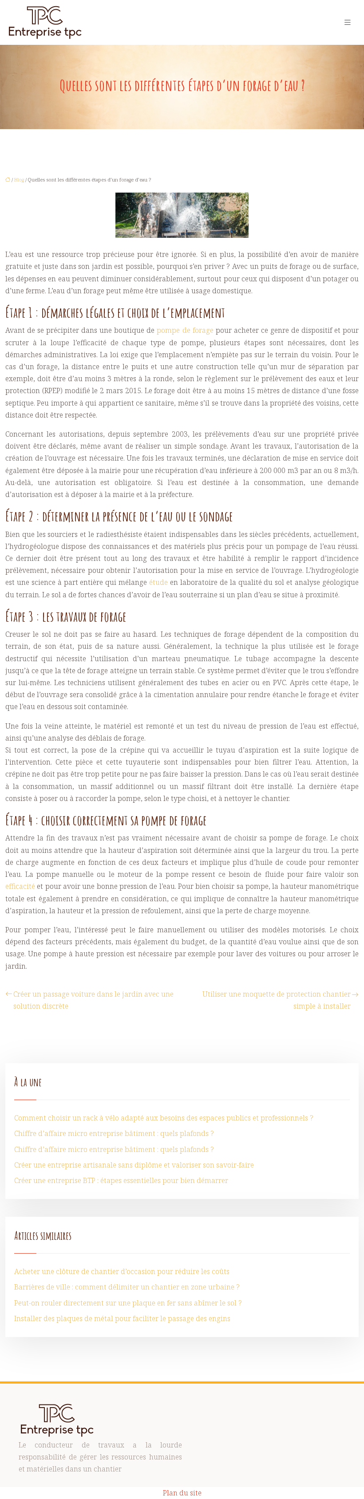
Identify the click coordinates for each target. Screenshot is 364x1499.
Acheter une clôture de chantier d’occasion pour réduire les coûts (121, 1271)
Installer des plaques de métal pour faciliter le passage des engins (122, 1318)
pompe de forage (185, 330)
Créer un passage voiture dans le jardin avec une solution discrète (93, 1000)
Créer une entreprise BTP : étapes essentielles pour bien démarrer (121, 1180)
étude (158, 582)
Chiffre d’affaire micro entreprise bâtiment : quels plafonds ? (114, 1133)
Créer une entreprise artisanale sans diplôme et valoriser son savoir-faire (134, 1165)
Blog (19, 179)
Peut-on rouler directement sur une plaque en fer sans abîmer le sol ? (128, 1303)
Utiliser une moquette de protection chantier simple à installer (276, 1000)
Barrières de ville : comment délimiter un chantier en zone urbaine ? (127, 1287)
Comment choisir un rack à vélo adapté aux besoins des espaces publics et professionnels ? (163, 1118)
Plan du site (182, 1493)
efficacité (20, 886)
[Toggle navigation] (347, 22)
